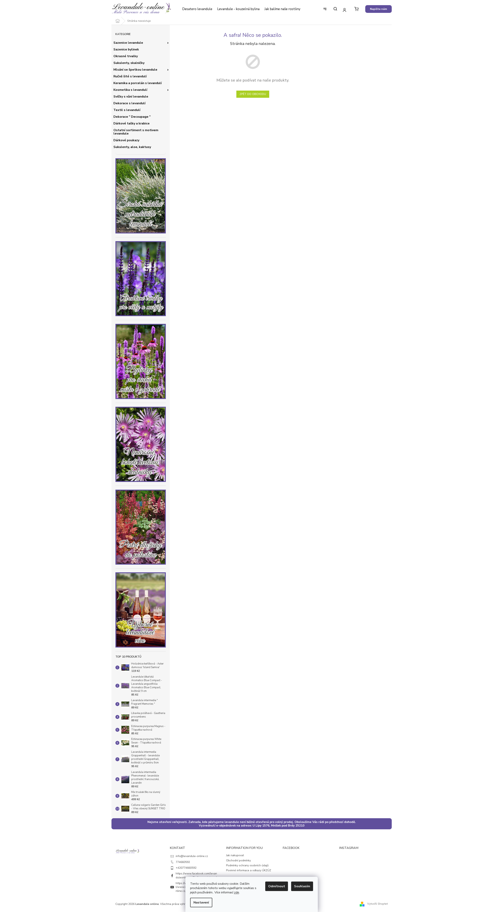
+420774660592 (186, 868)
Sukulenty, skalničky (128, 63)
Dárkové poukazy (126, 140)
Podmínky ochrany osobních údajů (247, 865)
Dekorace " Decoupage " (132, 117)
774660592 (183, 862)
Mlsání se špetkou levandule (135, 69)
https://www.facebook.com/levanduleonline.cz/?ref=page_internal (196, 875)
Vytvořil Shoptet (377, 904)
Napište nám (378, 9)
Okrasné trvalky (125, 56)
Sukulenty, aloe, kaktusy (132, 147)
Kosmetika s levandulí (130, 90)
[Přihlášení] (344, 10)
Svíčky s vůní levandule (130, 96)
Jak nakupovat (235, 855)
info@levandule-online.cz (192, 856)
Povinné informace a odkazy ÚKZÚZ (248, 870)
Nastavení (201, 902)
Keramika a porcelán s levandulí (137, 83)
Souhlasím (302, 886)
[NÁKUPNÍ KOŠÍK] (356, 9)
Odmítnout (276, 886)
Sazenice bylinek (126, 49)
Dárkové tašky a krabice (131, 123)
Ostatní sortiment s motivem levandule (135, 132)
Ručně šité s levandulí (130, 76)
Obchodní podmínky (238, 860)
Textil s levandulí (126, 110)
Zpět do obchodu (253, 94)
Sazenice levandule (128, 43)
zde (236, 892)
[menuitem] (197, 9)
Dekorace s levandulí (129, 103)
